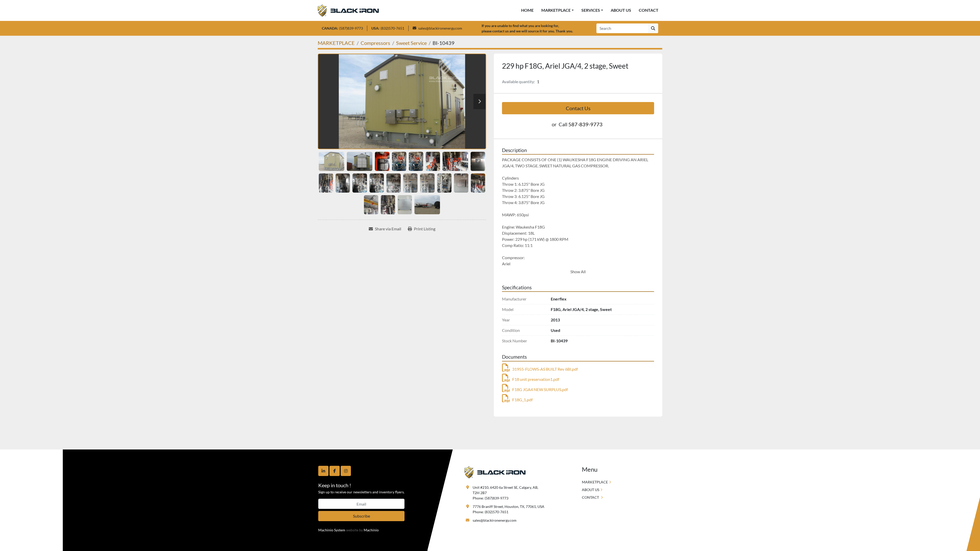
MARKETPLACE (556, 10)
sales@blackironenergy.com (440, 28)
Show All (578, 271)
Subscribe (361, 516)
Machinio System (331, 530)
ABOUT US (621, 10)
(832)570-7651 (392, 28)
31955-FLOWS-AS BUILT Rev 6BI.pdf (545, 369)
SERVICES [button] (590, 10)
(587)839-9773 (351, 28)
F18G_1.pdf (522, 399)
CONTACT (648, 10)
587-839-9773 (585, 124)
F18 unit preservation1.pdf (535, 379)
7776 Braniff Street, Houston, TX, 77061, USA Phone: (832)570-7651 (508, 509)
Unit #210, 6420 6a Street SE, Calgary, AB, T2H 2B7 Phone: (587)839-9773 (506, 492)
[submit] (653, 28)
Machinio (371, 530)
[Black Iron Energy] (494, 472)
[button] (557, 10)
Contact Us (578, 108)
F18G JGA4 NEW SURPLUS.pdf (540, 389)
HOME (527, 10)
